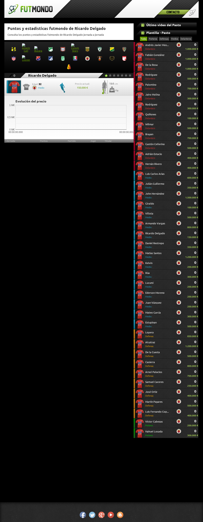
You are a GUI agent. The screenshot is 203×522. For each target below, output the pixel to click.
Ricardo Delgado (155, 235)
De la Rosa (151, 66)
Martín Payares (154, 403)
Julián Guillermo (154, 185)
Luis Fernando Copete (157, 413)
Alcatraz (150, 344)
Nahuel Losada (154, 433)
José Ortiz (151, 393)
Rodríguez (151, 76)
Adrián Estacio (153, 156)
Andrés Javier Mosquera (157, 47)
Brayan (150, 136)
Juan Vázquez (153, 304)
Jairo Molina (152, 96)
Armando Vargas (155, 225)
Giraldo (149, 205)
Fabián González (154, 57)
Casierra (150, 364)
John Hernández (154, 195)
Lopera (149, 334)
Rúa (148, 275)
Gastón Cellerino (155, 146)
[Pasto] (178, 46)
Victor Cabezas (154, 423)
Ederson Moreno (155, 294)
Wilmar (150, 126)
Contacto (173, 12)
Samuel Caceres (154, 384)
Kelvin (148, 265)
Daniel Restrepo (154, 245)
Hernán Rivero (153, 166)
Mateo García (153, 314)
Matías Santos (153, 255)
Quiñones (150, 116)
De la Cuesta (152, 354)
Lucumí (149, 284)
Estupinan (151, 324)
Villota (149, 215)
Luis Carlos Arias (155, 175)
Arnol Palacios (153, 374)
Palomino (150, 86)
